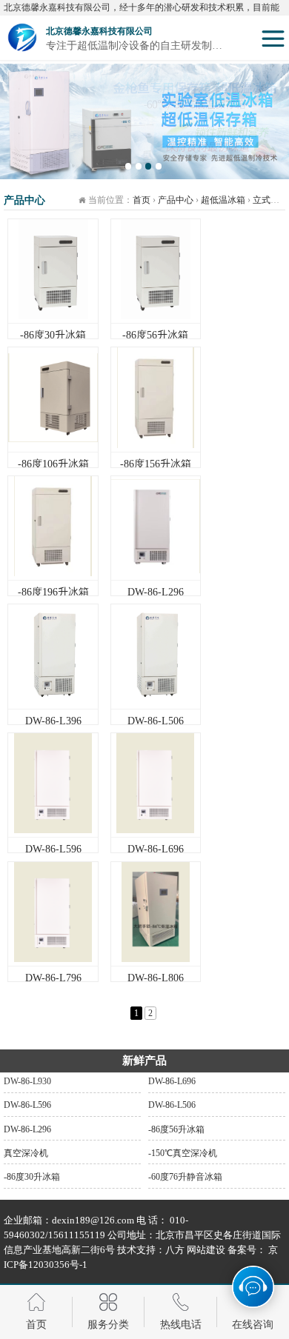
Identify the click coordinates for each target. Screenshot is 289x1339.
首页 (141, 200)
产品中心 (175, 200)
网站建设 (205, 1249)
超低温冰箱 (223, 200)
